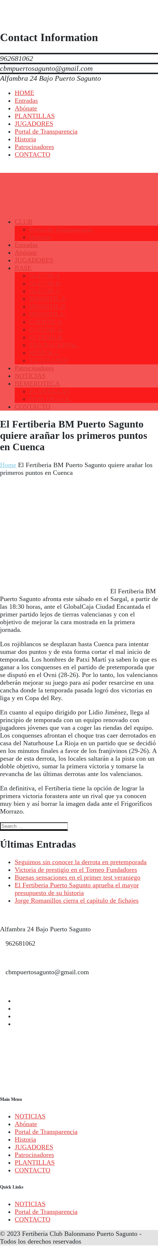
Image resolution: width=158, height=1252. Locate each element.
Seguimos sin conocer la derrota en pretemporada (81, 862)
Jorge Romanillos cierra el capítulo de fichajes (77, 900)
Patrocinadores (34, 1154)
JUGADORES (34, 1147)
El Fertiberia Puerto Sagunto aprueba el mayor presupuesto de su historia (77, 888)
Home (8, 465)
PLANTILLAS (35, 1162)
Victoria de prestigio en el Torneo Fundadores (76, 869)
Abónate (26, 1124)
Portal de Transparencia (46, 1131)
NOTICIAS (30, 1116)
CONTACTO (32, 1170)
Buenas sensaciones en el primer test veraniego (77, 877)
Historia (25, 1139)
